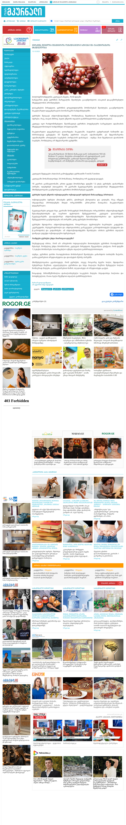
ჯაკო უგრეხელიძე (11, 292)
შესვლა (105, 2)
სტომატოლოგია (11, 70)
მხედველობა (47, 289)
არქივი (7, 237)
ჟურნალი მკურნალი (38, 21)
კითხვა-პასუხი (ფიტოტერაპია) (47, 565)
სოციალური (12, 163)
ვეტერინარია (13, 137)
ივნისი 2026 (24, 237)
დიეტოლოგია (10, 82)
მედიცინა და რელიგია (12, 150)
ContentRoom (113, 310)
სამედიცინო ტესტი (12, 186)
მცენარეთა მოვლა (15, 141)
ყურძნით (57, 289)
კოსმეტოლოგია (11, 105)
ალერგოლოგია (11, 78)
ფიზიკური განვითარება (14, 262)
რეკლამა (32, 2)
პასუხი (101, 165)
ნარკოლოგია (10, 86)
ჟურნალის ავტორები (13, 196)
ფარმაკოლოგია (14, 125)
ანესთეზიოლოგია (15, 177)
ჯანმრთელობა (67, 289)
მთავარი (6, 2)
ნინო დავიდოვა (10, 277)
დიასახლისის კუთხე (16, 145)
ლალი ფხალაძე (10, 281)
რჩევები (10, 155)
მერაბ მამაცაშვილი (12, 285)
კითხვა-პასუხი (10, 243)
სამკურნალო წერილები (43, 588)
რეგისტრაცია (118, 2)
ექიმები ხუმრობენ (12, 113)
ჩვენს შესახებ (19, 2)
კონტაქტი (43, 2)
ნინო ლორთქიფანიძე (13, 289)
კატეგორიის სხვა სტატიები (44, 472)
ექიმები (22, 21)
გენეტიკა (11, 133)
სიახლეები (9, 54)
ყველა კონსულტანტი (19, 297)
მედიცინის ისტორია (16, 129)
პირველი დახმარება (16, 182)
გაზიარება (118, 294)
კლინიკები (10, 21)
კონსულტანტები (11, 273)
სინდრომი (11, 167)
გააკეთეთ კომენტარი (112, 301)
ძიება (117, 21)
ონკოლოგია (9, 101)
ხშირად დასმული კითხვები (64, 2)
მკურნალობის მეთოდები (13, 172)
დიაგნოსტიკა (10, 190)
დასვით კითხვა (108, 583)
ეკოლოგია (11, 159)
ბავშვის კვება (21, 256)
